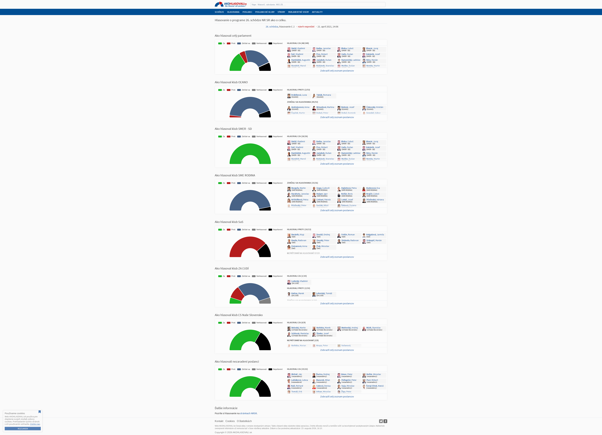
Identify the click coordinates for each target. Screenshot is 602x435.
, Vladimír (298, 48)
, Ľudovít (323, 188)
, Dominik (348, 113)
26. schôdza (272, 26)
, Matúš (375, 386)
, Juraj (372, 48)
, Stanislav (325, 66)
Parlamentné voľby (298, 12)
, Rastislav (300, 333)
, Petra (348, 188)
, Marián (372, 60)
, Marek (297, 293)
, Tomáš (324, 293)
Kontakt (219, 421)
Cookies (230, 421)
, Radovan (298, 240)
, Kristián (374, 107)
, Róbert (297, 119)
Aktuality (317, 12)
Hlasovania (233, 12)
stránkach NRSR (248, 413)
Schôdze (219, 12)
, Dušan (347, 54)
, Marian (298, 345)
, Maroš (298, 66)
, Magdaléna (346, 346)
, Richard (297, 386)
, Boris (347, 194)
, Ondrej (323, 234)
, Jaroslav (323, 48)
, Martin (373, 66)
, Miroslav (322, 246)
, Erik (296, 391)
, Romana (324, 95)
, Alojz (297, 234)
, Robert (322, 54)
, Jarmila (375, 234)
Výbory (281, 12)
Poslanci (247, 12)
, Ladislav (350, 60)
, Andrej (349, 328)
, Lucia (299, 95)
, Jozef (373, 54)
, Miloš (322, 205)
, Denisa (323, 386)
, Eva (374, 119)
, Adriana (375, 199)
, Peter (322, 113)
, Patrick (324, 199)
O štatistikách (244, 421)
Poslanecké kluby (265, 12)
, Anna (300, 107)
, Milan (323, 380)
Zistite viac (35, 424)
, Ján (296, 374)
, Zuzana (348, 205)
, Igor (322, 194)
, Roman (348, 234)
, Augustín (300, 60)
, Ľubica (299, 380)
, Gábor (373, 113)
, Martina (325, 107)
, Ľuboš (347, 48)
